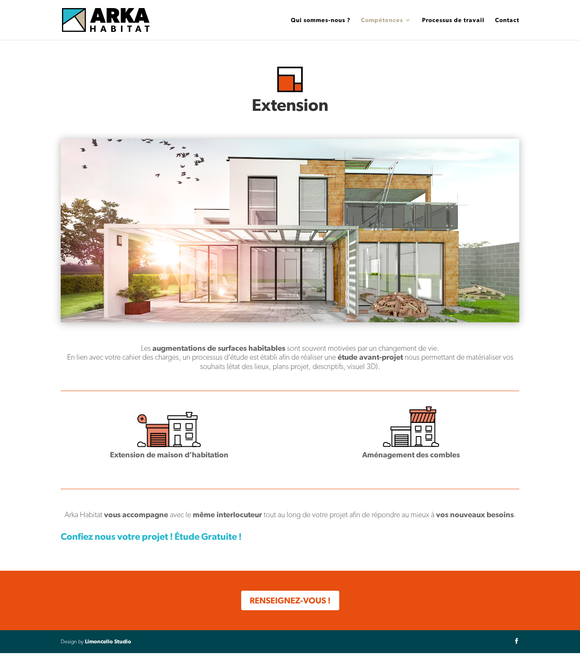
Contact (507, 20)
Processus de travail (453, 20)
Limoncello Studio (108, 641)
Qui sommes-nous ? (320, 20)
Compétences (382, 20)
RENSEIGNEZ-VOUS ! (290, 600)
